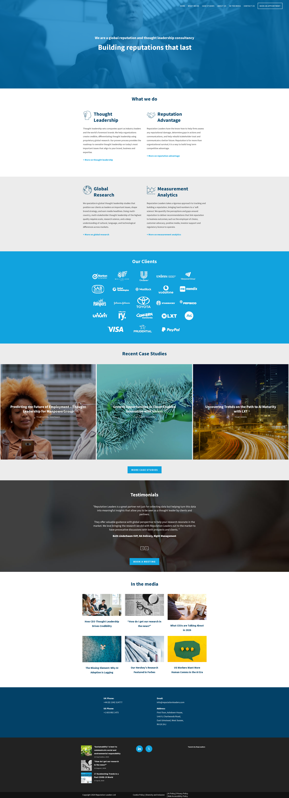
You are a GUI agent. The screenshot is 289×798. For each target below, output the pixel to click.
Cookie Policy (138, 794)
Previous (142, 548)
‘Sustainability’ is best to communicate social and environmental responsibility (107, 750)
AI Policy (171, 793)
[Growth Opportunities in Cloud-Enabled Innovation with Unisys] (144, 412)
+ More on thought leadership (98, 159)
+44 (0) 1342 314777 (113, 702)
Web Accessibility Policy (178, 796)
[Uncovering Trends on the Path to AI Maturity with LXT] (240, 412)
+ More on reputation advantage (163, 155)
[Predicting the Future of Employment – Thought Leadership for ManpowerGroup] (48, 412)
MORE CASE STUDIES (144, 469)
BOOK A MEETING (144, 561)
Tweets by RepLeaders (196, 747)
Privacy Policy (182, 793)
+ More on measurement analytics (164, 234)
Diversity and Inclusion (155, 794)
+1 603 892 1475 (111, 712)
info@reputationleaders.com (170, 702)
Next (146, 548)
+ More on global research (96, 234)
